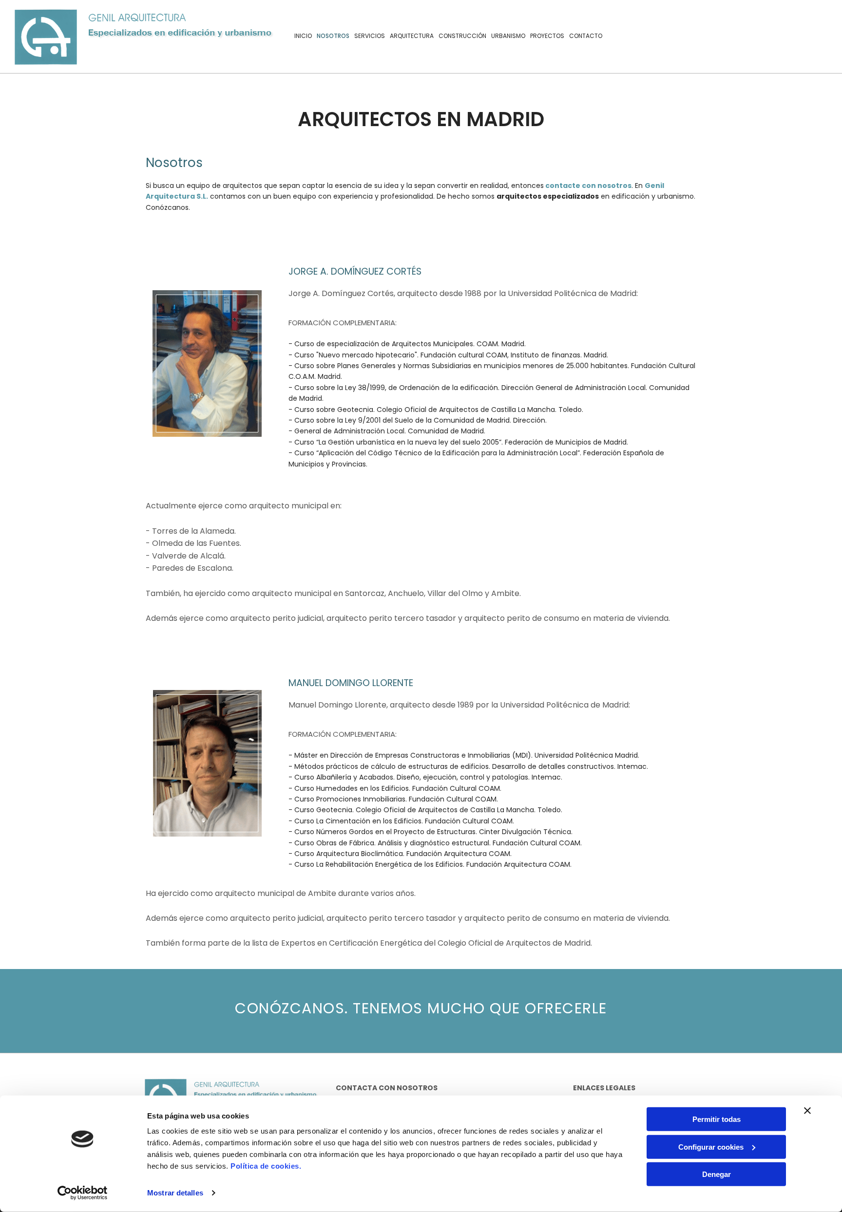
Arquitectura (412, 36)
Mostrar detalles (175, 1193)
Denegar (716, 1174)
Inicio (303, 36)
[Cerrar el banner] (807, 1110)
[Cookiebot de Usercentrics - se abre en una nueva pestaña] (82, 1193)
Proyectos (547, 36)
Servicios (369, 36)
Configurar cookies (711, 1146)
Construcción (462, 36)
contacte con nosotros (588, 185)
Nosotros (333, 36)
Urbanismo (508, 36)
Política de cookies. (265, 1166)
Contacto (585, 36)
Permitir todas (716, 1119)
